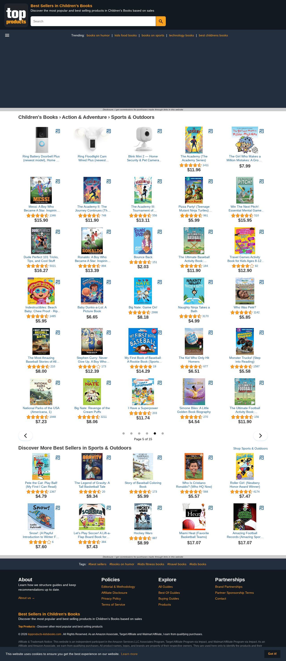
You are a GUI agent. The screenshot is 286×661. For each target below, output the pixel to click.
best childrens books (213, 35)
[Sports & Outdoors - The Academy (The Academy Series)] (210, 131)
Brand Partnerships (228, 586)
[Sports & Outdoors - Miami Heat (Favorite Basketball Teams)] (210, 507)
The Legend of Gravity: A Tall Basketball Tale (92, 484)
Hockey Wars (143, 533)
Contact (220, 598)
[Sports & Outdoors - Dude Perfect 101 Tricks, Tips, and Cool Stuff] (57, 231)
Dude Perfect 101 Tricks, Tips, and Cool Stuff (41, 259)
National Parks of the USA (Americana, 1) (41, 410)
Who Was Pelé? (245, 307)
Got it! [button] (272, 653)
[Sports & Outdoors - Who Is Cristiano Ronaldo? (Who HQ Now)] (210, 457)
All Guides (165, 586)
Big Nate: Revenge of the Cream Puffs (92, 410)
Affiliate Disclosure (114, 592)
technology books (181, 35)
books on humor (98, 35)
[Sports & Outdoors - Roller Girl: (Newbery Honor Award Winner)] (261, 457)
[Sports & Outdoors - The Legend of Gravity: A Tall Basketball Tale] (108, 457)
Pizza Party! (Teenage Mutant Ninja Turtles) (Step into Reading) (194, 208)
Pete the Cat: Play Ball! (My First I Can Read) (41, 484)
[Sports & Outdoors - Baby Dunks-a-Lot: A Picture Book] (108, 282)
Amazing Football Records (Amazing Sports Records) (245, 535)
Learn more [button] (129, 654)
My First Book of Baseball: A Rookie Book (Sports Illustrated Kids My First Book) (143, 360)
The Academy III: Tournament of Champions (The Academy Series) (143, 208)
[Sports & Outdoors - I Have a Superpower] (159, 382)
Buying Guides (168, 598)
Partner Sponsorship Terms (234, 592)
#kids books (197, 564)
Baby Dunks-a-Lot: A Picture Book (92, 309)
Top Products (27, 626)
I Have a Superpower (143, 408)
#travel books (176, 564)
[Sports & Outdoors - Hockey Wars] (159, 507)
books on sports (153, 35)
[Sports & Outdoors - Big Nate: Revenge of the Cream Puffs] (108, 382)
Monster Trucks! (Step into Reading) (245, 359)
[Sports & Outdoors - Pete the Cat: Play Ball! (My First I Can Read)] (57, 457)
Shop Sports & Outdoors (250, 448)
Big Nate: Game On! (143, 307)
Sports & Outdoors (132, 117)
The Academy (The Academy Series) (194, 158)
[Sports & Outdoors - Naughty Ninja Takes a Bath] (210, 282)
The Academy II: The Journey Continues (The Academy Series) (92, 208)
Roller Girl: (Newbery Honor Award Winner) (245, 484)
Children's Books (38, 117)
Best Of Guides (169, 592)
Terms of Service (113, 604)
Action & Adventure (84, 117)
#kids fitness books (150, 564)
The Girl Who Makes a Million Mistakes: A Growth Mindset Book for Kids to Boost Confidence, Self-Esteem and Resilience (245, 158)
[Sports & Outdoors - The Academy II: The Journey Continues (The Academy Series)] (108, 181)
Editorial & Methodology (118, 586)
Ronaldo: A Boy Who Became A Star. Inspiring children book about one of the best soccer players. (92, 259)
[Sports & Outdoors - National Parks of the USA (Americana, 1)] (57, 382)
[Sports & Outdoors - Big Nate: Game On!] (159, 282)
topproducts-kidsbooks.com (44, 634)
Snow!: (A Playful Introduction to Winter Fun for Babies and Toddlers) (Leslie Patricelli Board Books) (41, 535)
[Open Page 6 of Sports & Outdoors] (260, 436)
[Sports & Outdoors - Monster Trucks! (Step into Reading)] (261, 332)
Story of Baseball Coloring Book (143, 484)
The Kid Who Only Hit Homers (194, 359)
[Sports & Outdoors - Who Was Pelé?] (261, 282)
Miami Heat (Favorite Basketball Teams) (194, 535)
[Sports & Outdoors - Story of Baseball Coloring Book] (159, 457)
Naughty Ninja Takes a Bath (194, 309)
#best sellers (97, 564)
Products (164, 604)
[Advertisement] (143, 74)
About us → (26, 598)
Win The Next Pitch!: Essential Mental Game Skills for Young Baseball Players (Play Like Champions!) (245, 208)
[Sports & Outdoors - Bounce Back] (159, 231)
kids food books (126, 35)
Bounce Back (143, 257)
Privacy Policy (111, 598)
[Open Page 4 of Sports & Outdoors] (25, 436)
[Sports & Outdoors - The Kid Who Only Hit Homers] (210, 332)
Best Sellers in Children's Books (61, 6)
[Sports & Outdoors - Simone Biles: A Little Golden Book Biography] (210, 382)
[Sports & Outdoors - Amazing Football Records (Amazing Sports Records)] (261, 507)
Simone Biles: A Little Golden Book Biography (194, 410)
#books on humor (121, 564)
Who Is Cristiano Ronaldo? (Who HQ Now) (194, 484)
